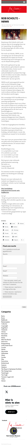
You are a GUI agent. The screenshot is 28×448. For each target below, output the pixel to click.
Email (5, 271)
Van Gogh (4, 375)
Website (5, 276)
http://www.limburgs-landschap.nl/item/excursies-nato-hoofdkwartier (10, 191)
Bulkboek (4, 320)
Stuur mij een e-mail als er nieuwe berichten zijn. (12, 293)
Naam (4, 266)
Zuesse (3, 381)
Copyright (4, 326)
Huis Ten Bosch (6, 340)
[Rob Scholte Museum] (14, 9)
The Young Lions (6, 371)
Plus (8, 26)
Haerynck (4, 334)
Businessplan (5, 322)
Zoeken (24, 307)
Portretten (4, 361)
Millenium (4, 353)
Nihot (3, 355)
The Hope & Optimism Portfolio (11, 369)
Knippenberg (5, 344)
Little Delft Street (6, 346)
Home (22, 25)
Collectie (17, 25)
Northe (3, 357)
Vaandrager (5, 373)
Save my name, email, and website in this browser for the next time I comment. (12, 282)
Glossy (3, 332)
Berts (3, 316)
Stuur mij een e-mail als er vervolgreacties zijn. (12, 288)
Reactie (5, 254)
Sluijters (4, 367)
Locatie (4, 26)
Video (3, 379)
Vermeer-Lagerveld (7, 377)
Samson (3, 365)
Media (3, 350)
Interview (4, 342)
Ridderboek (5, 363)
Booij (3, 318)
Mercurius (4, 351)
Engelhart (4, 328)
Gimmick (4, 330)
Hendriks (4, 336)
